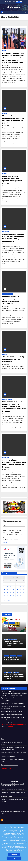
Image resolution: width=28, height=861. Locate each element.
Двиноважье (14, 7)
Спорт (4, 50)
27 (10, 596)
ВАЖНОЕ (4, 113)
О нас (2, 739)
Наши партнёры (6, 805)
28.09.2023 (6, 65)
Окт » (8, 600)
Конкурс (4, 294)
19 (7, 593)
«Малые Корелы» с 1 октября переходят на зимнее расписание (13, 359)
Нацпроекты (7, 639)
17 (23, 590)
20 (10, 593)
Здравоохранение (8, 672)
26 (7, 596)
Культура (5, 173)
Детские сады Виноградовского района (13, 792)
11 (4, 590)
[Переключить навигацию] (14, 12)
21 (14, 593)
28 (14, 596)
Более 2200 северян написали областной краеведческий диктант (12, 178)
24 (23, 593)
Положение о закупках (8, 756)
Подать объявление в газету (9, 765)
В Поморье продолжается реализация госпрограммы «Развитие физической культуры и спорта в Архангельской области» (13, 57)
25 (4, 596)
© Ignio (5, 542)
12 (7, 590)
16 (20, 590)
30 (20, 596)
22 (17, 593)
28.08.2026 (8, 629)
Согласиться (14, 854)
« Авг (4, 600)
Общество (19, 655)
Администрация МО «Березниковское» (12, 789)
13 (10, 590)
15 (17, 590)
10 (23, 587)
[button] (25, 12)
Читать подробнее (14, 858)
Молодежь (10, 294)
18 (4, 593)
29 (17, 596)
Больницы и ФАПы (6, 796)
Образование (5, 231)
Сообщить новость (6, 768)
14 (14, 590)
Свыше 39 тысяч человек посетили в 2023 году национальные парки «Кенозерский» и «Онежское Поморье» (14, 406)
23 (20, 593)
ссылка (3, 726)
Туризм (9, 399)
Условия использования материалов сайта (13, 752)
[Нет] (26, 842)
